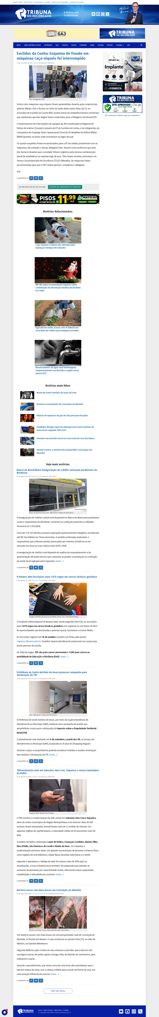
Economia (83, 45)
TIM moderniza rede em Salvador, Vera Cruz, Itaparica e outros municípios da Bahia (58, 772)
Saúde (92, 45)
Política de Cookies (76, 2)
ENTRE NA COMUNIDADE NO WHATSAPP (66, 187)
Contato (47, 2)
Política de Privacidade (59, 2)
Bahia (35, 63)
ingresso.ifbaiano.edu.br (29, 641)
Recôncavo (48, 45)
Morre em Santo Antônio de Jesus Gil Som (56, 392)
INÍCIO (19, 45)
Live (128, 45)
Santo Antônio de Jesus (32, 45)
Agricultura (35, 476)
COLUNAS (119, 45)
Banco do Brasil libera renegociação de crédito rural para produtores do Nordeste (57, 471)
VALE (57, 45)
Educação (35, 580)
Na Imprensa (38, 2)
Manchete (35, 678)
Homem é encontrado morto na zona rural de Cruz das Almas (65, 438)
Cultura (100, 45)
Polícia (73, 45)
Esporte (110, 45)
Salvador (35, 777)
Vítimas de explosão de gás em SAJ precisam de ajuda (62, 415)
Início (40, 1010)
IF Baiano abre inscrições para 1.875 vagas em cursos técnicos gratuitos (57, 576)
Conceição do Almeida (39, 894)
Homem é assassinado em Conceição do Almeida (60, 404)
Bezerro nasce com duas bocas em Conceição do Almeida (49, 890)
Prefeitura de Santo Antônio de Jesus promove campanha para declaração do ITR (52, 674)
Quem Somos (18, 2)
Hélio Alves (28, 2)
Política (65, 45)
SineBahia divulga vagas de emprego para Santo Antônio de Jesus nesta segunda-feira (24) (65, 428)
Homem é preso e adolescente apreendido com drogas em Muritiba (64, 451)
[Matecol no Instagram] (58, 199)
